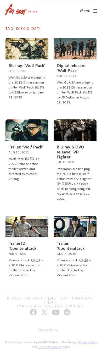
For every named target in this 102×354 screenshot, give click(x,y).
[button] (67, 7)
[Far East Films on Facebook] (34, 312)
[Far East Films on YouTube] (56, 312)
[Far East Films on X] (45, 312)
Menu (85, 10)
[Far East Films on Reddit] (68, 312)
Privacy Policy (48, 330)
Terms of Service (50, 347)
